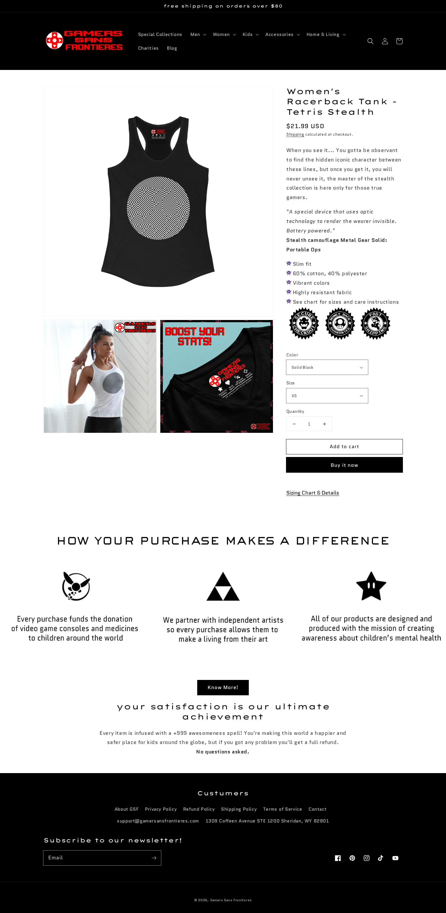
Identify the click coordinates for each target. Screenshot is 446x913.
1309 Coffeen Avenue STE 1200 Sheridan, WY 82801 (267, 821)
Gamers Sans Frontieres (231, 900)
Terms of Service (282, 809)
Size (290, 383)
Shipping (295, 134)
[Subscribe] (154, 858)
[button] (370, 41)
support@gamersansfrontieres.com (158, 821)
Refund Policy (199, 809)
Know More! (223, 687)
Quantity (295, 411)
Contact (318, 809)
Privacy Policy (161, 809)
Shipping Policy (239, 809)
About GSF (126, 809)
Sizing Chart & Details (312, 493)
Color (292, 355)
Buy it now (344, 465)
